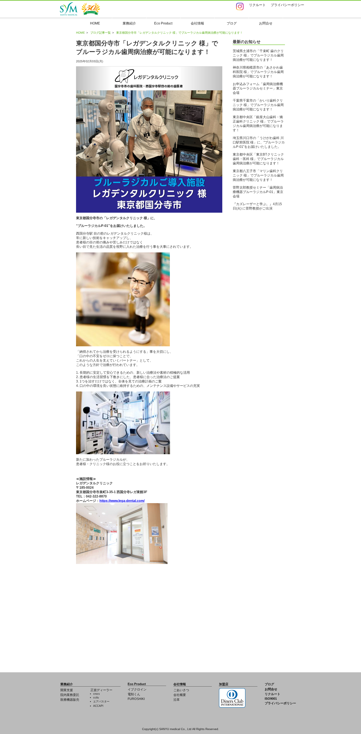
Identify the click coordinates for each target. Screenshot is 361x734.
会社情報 (179, 684)
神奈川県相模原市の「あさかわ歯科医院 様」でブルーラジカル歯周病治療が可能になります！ (258, 72)
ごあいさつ (181, 690)
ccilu (96, 697)
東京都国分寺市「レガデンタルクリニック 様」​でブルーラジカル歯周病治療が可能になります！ (179, 32)
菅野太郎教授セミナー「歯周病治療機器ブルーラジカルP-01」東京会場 (258, 192)
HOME (80, 32)
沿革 (176, 699)
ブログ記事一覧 (100, 32)
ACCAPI (98, 705)
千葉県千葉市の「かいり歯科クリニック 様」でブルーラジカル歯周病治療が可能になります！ (258, 105)
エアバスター (101, 701)
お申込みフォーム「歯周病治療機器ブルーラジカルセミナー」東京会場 (258, 88)
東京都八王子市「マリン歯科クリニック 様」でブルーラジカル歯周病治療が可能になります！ (258, 175)
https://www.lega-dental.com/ (122, 501)
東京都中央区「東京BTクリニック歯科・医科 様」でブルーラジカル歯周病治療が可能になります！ (258, 159)
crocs (96, 693)
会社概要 (179, 695)
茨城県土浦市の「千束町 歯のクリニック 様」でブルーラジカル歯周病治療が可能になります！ (258, 55)
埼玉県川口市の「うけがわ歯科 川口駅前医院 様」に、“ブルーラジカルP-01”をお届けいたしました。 (259, 142)
